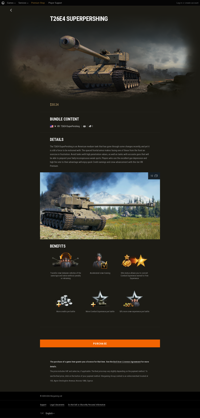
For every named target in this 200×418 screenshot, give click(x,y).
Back (11, 10)
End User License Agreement (127, 362)
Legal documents (57, 405)
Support (43, 405)
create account (191, 3)
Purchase (100, 343)
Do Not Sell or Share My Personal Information (86, 405)
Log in (179, 3)
